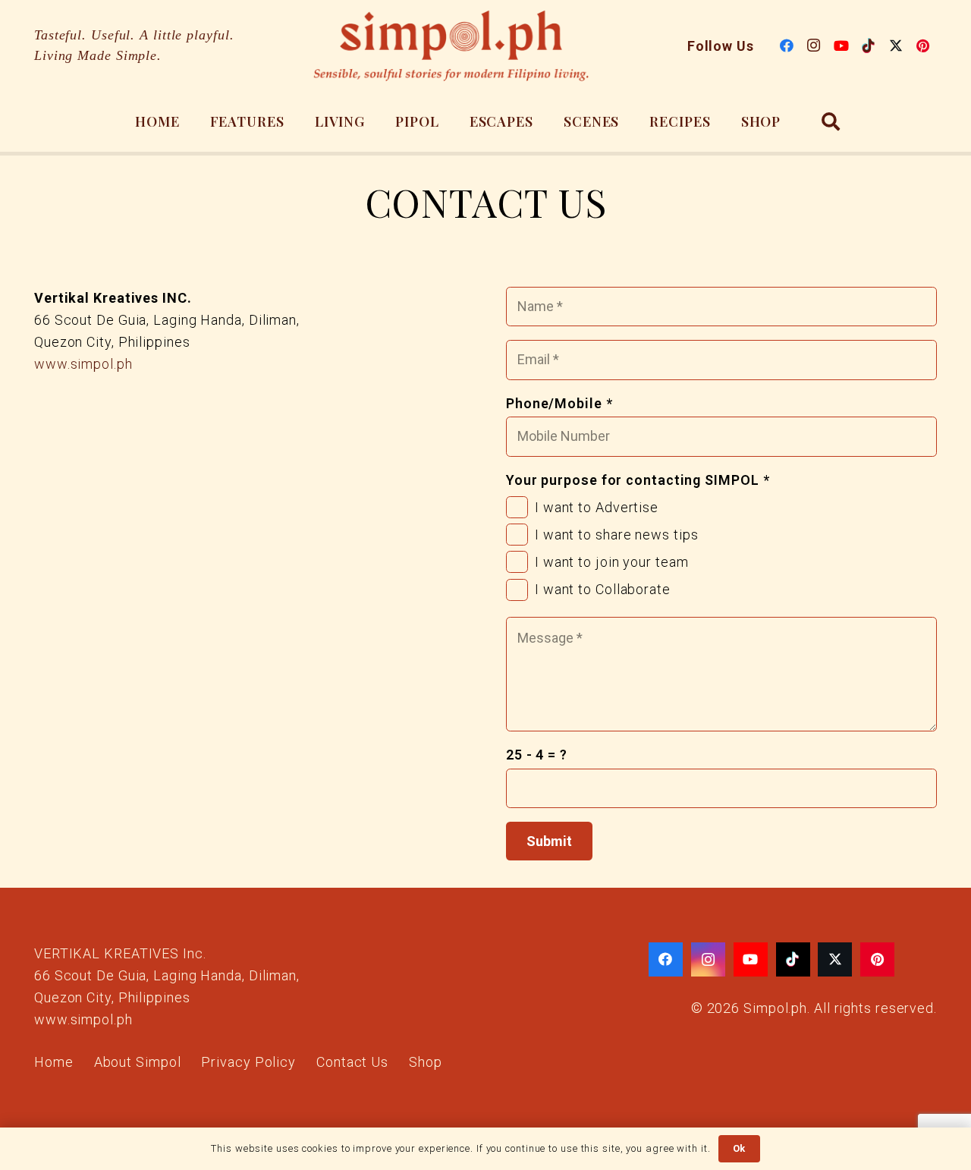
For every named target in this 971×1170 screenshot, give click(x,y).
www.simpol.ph (83, 364)
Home (54, 1062)
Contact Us (352, 1062)
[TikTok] (868, 45)
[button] (831, 121)
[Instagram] (814, 45)
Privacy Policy (248, 1062)
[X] (896, 45)
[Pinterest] (923, 45)
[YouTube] (841, 45)
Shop (425, 1062)
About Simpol (137, 1062)
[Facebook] (786, 45)
